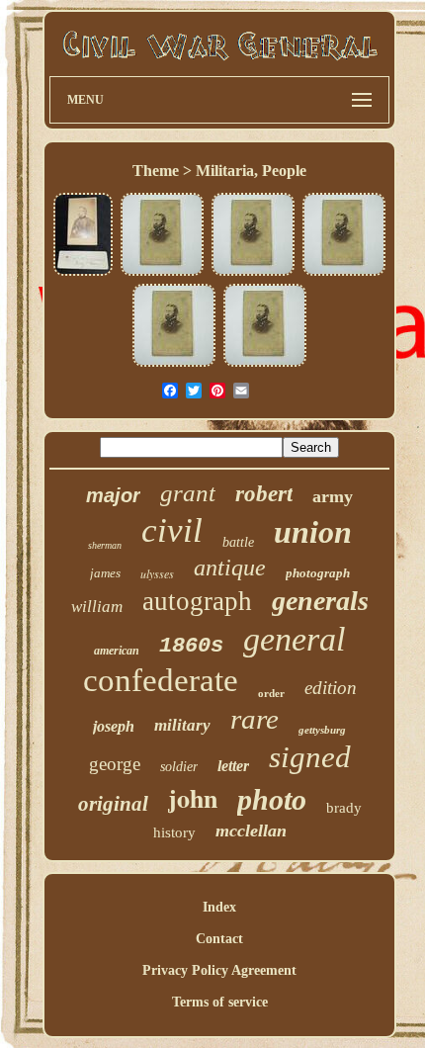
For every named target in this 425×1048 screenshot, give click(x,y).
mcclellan (251, 830)
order (271, 693)
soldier (179, 766)
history (174, 832)
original (113, 804)
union (313, 532)
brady (344, 808)
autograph (197, 601)
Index (219, 907)
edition (330, 687)
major (113, 495)
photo (271, 799)
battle (238, 542)
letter (233, 765)
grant (187, 493)
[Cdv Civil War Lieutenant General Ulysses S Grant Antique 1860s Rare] (162, 273)
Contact (219, 938)
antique (230, 567)
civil (172, 530)
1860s (191, 646)
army (332, 496)
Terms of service (220, 1002)
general (294, 639)
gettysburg (322, 730)
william (97, 606)
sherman (105, 545)
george (114, 763)
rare (254, 719)
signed (310, 757)
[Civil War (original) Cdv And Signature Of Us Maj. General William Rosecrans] (83, 273)
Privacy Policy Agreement (219, 970)
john (192, 798)
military (182, 725)
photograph (318, 573)
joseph (113, 726)
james (105, 573)
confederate (160, 680)
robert (264, 493)
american (116, 650)
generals (320, 600)
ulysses (157, 573)
